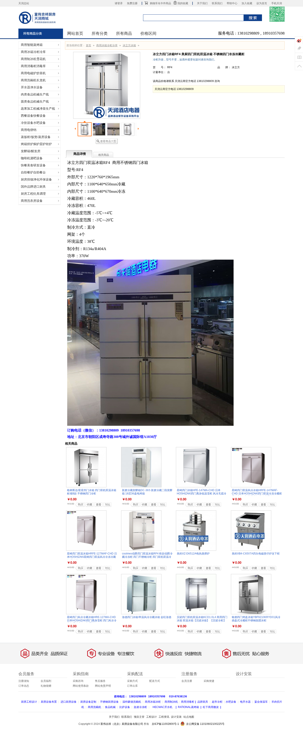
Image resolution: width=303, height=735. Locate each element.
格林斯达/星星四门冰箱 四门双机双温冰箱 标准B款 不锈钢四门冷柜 (91, 492)
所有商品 (124, 33)
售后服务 (100, 680)
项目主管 (139, 716)
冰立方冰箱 (129, 45)
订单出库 (132, 685)
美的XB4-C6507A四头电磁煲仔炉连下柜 (256, 553)
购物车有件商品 (160, 3)
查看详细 (97, 504)
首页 (88, 45)
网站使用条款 (81, 685)
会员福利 (46, 680)
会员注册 (186, 680)
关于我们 (202, 3)
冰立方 (236, 67)
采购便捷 (209, 680)
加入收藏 (247, 3)
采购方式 (132, 680)
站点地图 (188, 716)
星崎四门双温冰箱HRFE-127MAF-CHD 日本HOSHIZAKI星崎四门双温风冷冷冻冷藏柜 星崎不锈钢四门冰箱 (92, 557)
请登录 (119, 3)
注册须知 (23, 680)
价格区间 (148, 33)
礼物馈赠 (46, 685)
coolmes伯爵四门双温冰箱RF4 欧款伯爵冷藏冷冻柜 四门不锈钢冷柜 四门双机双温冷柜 (147, 557)
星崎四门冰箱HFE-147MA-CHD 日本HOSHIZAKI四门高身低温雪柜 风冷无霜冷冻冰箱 (201, 493)
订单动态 (23, 685)
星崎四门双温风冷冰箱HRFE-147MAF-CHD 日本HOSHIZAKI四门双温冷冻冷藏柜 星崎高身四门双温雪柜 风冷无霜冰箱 (257, 493)
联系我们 (217, 3)
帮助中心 (232, 3)
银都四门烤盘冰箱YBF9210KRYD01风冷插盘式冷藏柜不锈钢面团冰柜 (256, 619)
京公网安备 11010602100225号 (205, 723)
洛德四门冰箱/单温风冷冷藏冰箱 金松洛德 (146, 617)
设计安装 (176, 716)
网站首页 (75, 33)
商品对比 (105, 504)
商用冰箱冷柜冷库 (107, 45)
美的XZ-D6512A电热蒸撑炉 (193, 553)
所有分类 (100, 33)
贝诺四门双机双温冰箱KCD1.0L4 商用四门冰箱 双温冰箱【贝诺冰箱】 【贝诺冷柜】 (202, 619)
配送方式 (154, 680)
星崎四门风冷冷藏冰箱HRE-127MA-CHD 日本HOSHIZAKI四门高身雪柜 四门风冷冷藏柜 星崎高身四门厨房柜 (91, 620)
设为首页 (261, 3)
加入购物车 (79, 504)
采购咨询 (78, 680)
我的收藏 (182, 3)
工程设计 (151, 716)
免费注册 (132, 3)
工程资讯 (164, 716)
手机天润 (276, 3)
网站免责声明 (103, 685)
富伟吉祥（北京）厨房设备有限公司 (121, 723)
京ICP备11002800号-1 (165, 723)
